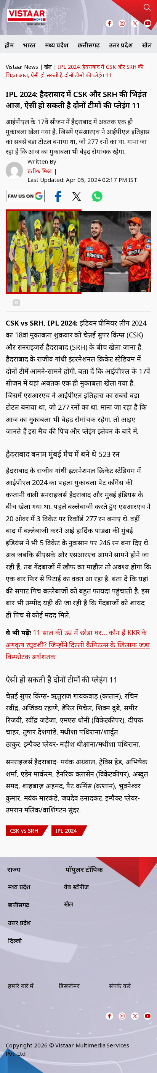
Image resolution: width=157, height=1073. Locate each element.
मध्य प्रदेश (57, 45)
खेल (147, 45)
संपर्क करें (119, 986)
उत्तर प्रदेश (121, 45)
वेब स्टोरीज (76, 887)
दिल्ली (15, 941)
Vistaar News (22, 66)
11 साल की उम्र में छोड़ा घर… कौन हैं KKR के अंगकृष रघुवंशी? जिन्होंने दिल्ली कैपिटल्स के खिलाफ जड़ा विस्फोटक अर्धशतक (78, 644)
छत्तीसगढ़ (89, 45)
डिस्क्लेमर (69, 986)
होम (9, 45)
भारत (29, 45)
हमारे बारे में (21, 986)
